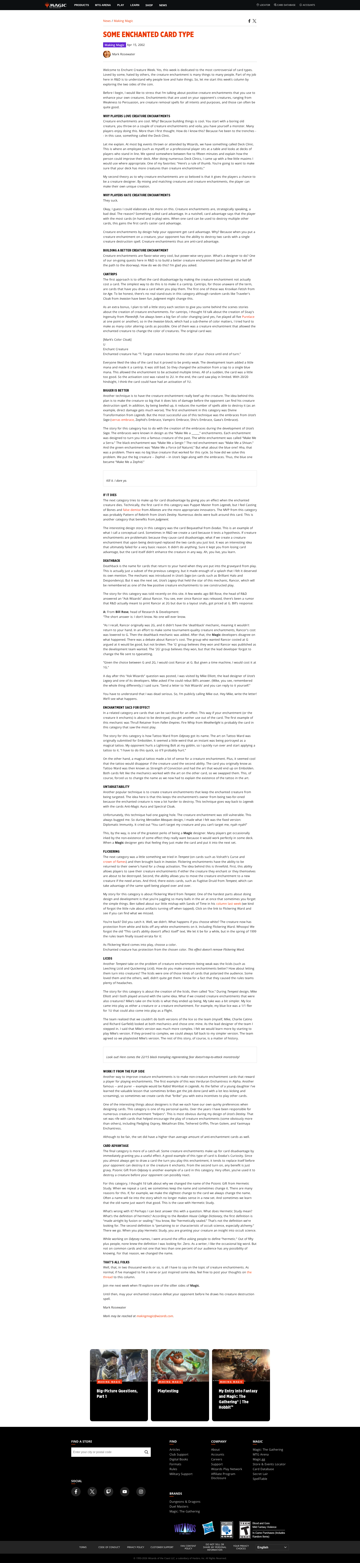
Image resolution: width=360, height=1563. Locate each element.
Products (81, 5)
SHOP (149, 5)
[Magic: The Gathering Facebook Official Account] (76, 1491)
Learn (134, 5)
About (215, 1449)
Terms (83, 1547)
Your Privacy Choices (241, 1547)
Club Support (179, 1454)
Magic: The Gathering (268, 1449)
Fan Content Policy (188, 1547)
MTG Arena (103, 5)
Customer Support (162, 1547)
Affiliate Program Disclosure (223, 1476)
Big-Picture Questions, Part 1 (119, 1401)
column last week (228, 904)
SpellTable (260, 1479)
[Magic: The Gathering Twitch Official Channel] (108, 1491)
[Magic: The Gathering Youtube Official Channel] (124, 1491)
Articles (175, 1449)
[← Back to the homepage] (56, 5)
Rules (173, 1469)
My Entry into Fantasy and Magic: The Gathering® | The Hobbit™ (241, 1402)
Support (217, 1464)
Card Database (286, 5)
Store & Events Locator (269, 1464)
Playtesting (179, 1401)
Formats (175, 1464)
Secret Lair (260, 1474)
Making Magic (123, 21)
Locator (265, 5)
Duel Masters (179, 1506)
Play (120, 5)
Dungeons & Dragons (185, 1502)
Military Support (181, 1474)
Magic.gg (259, 1459)
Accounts (309, 5)
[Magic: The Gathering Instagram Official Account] (141, 1491)
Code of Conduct (109, 1547)
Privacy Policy (135, 1547)
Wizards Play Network (226, 1469)
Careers (216, 1459)
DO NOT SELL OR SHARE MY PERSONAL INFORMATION (214, 1547)
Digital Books (179, 1459)
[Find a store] (146, 1452)
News (163, 5)
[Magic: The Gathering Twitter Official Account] (92, 1491)
